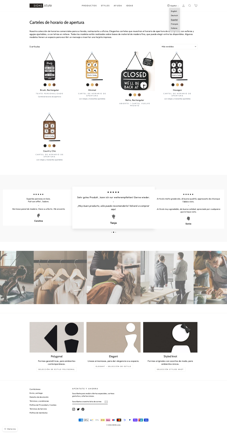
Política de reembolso (39, 413)
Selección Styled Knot (170, 369)
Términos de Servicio (38, 409)
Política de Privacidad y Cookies (43, 405)
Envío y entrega (36, 393)
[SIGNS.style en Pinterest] (82, 409)
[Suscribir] (106, 401)
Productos (89, 5)
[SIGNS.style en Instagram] (73, 409)
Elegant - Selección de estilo (113, 366)
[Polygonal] (57, 337)
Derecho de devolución (39, 397)
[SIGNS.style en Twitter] (78, 409)
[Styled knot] (170, 337)
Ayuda (118, 5)
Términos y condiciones (39, 401)
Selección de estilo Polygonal (56, 369)
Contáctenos (35, 389)
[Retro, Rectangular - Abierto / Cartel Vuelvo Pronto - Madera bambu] (134, 94)
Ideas (129, 5)
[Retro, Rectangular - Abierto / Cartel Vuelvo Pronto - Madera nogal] (139, 94)
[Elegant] (113, 337)
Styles (105, 5)
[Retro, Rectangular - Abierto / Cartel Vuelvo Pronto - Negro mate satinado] (130, 94)
